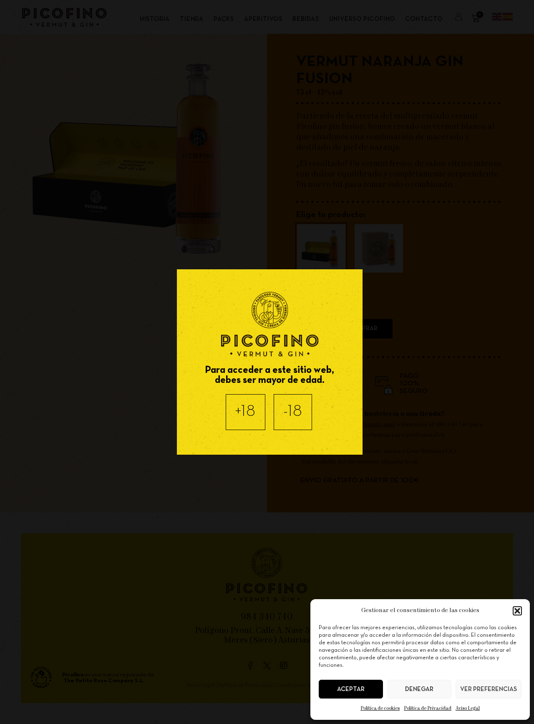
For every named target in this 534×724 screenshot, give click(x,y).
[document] (267, 362)
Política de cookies (380, 708)
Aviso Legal (468, 708)
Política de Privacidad (427, 708)
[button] (517, 611)
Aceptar (351, 689)
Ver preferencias (488, 689)
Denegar (419, 689)
